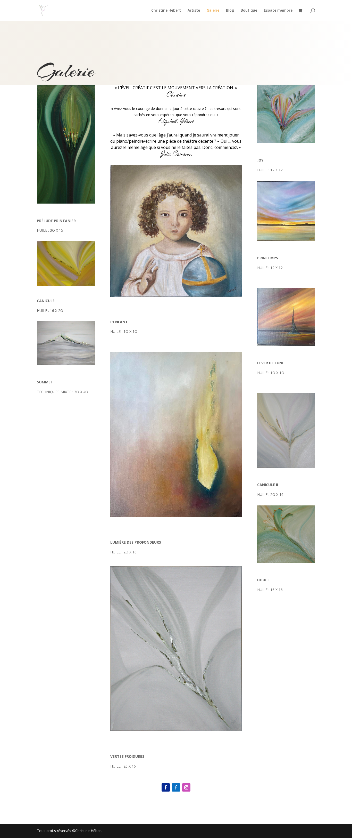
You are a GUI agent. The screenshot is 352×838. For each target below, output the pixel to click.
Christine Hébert (166, 11)
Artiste (194, 11)
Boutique (249, 11)
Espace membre (278, 11)
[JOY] (286, 141)
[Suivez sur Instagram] (186, 787)
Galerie (213, 11)
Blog (230, 11)
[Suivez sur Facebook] (166, 787)
